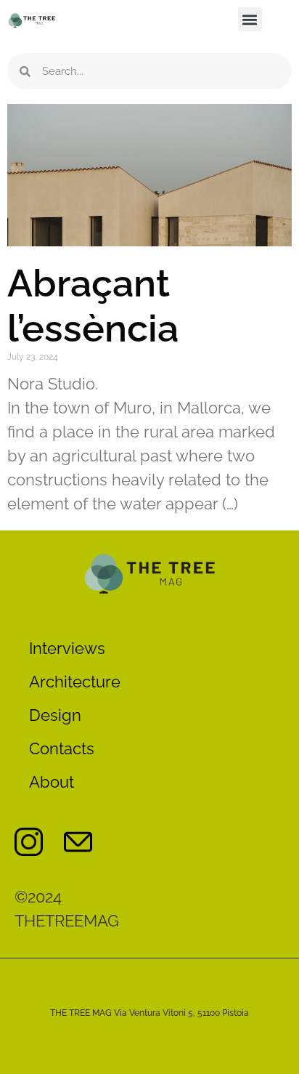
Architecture (74, 681)
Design (55, 715)
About (51, 781)
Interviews (67, 648)
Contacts (61, 748)
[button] (250, 19)
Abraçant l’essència (93, 305)
